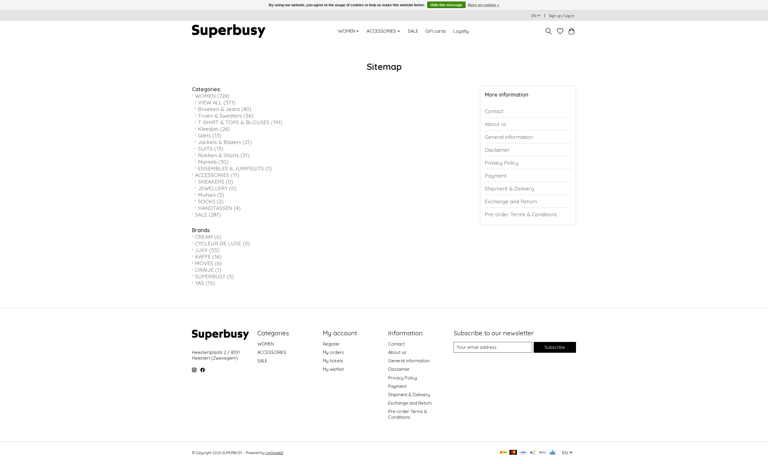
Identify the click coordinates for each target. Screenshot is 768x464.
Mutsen (211, 194)
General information (509, 136)
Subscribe (554, 347)
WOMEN (212, 95)
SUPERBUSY (214, 276)
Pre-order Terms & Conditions (521, 214)
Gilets (209, 135)
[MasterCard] (513, 453)
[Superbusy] (229, 31)
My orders (333, 352)
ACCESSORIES (217, 175)
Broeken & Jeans (224, 109)
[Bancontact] (533, 453)
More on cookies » (483, 5)
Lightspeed (274, 453)
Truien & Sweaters (225, 115)
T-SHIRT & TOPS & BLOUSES (240, 122)
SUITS (210, 148)
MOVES (208, 263)
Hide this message (446, 5)
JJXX (207, 250)
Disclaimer (497, 149)
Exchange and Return (511, 201)
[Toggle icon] (548, 31)
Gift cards (435, 31)
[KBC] (552, 453)
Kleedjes (214, 128)
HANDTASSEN (219, 208)
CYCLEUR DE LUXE (222, 243)
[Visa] (523, 453)
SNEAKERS (215, 181)
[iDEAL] (503, 453)
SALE (413, 31)
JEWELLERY (217, 188)
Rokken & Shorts (224, 155)
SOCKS (211, 201)
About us (495, 124)
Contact (494, 111)
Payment (496, 175)
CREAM (208, 236)
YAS (205, 283)
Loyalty (461, 31)
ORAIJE (208, 269)
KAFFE (208, 256)
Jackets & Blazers (225, 142)
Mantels (213, 161)
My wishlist (333, 369)
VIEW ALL (217, 102)
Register (331, 344)
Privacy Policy (501, 162)
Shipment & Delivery (509, 188)
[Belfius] (542, 453)
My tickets (333, 361)
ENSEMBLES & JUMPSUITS (235, 168)
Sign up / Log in (561, 15)
